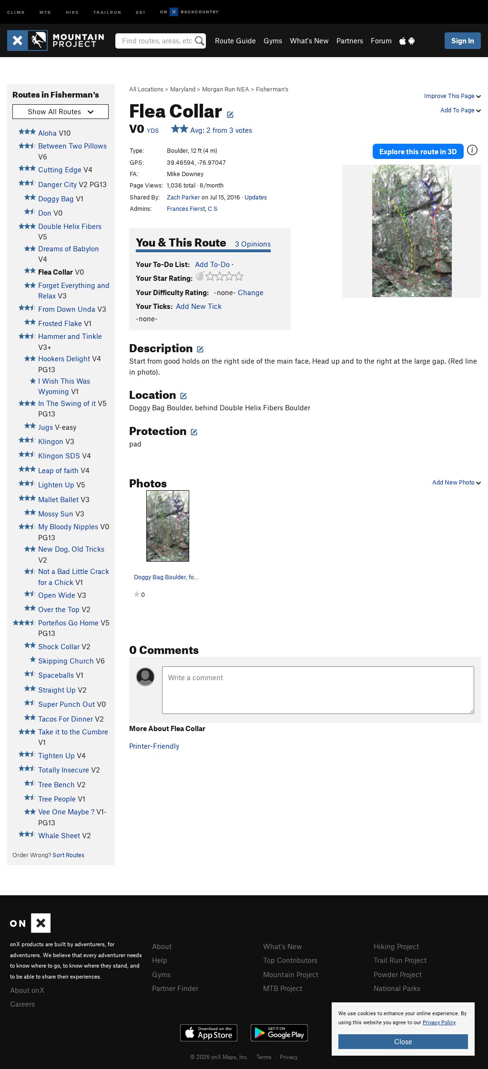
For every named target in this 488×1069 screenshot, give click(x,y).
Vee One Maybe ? (66, 811)
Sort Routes (68, 855)
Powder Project (398, 974)
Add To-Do (212, 264)
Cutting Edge (59, 169)
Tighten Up (56, 755)
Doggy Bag (56, 198)
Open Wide (56, 595)
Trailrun (107, 12)
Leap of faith (58, 470)
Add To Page (458, 110)
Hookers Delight (64, 358)
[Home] (60, 40)
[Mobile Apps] (407, 40)
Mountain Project (290, 974)
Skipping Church (66, 660)
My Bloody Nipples (68, 526)
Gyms (273, 40)
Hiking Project (396, 946)
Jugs (45, 427)
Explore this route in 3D (418, 151)
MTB (45, 12)
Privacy (289, 1056)
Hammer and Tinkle (70, 336)
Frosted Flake (60, 323)
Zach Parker (183, 197)
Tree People (57, 798)
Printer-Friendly (154, 746)
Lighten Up (56, 484)
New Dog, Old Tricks (71, 548)
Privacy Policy (439, 1023)
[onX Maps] (30, 930)
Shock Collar (59, 646)
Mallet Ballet (58, 499)
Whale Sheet (59, 835)
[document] (403, 1029)
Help (159, 960)
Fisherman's (272, 89)
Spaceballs (56, 675)
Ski (141, 12)
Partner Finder (175, 988)
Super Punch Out (66, 704)
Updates (255, 197)
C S (213, 208)
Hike (72, 12)
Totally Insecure (63, 769)
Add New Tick (199, 306)
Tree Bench (56, 784)
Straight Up (57, 689)
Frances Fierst (186, 208)
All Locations (146, 89)
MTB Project (282, 988)
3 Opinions (253, 243)
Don (44, 212)
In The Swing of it (67, 403)
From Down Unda (66, 309)
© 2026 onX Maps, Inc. (219, 1056)
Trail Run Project (400, 960)
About (162, 946)
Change (251, 292)
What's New (309, 40)
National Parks (397, 988)
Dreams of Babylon (68, 248)
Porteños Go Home (68, 622)
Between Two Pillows (72, 145)
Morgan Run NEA (225, 89)
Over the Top (59, 609)
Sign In (462, 40)
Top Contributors (290, 960)
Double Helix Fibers (70, 226)
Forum (381, 40)
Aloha (47, 133)
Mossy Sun (55, 513)
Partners (349, 40)
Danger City (57, 184)
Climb (16, 12)
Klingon (50, 441)
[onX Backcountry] (189, 12)
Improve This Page (450, 95)
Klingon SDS (59, 455)
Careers (22, 1004)
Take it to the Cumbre (73, 731)
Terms (264, 1056)
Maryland (182, 89)
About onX (27, 990)
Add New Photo (454, 482)
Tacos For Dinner (65, 718)
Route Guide (235, 40)
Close (403, 1041)
